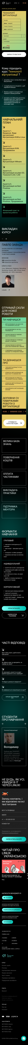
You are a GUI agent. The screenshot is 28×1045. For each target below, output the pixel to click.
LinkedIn (4, 290)
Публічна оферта (7, 998)
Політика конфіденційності (9, 996)
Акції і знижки (6, 975)
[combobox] (14, 36)
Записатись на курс (14, 839)
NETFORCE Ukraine (7, 1024)
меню (24, 3)
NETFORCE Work (6, 1031)
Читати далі (17, 760)
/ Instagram (14, 943)
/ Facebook (14, 940)
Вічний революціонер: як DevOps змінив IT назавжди (12, 875)
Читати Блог (8, 922)
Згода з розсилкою (7, 1000)
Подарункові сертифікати (9, 980)
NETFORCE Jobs (6, 1026)
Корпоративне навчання (9, 970)
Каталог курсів (6, 965)
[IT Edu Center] (14, 955)
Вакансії (4, 991)
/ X (2, 943)
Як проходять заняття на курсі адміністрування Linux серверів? (12, 672)
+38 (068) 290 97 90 (6, 931)
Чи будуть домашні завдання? (11, 682)
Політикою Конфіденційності (10, 833)
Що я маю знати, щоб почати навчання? (11, 653)
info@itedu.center (5, 934)
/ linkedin (14, 937)
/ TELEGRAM (4, 937)
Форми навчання (7, 973)
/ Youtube (4, 940)
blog (3, 879)
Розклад (4, 968)
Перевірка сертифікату (8, 978)
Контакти (4, 1009)
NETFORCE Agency (7, 1029)
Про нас (4, 1007)
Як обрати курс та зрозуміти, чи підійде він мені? (12, 663)
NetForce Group (14, 1038)
